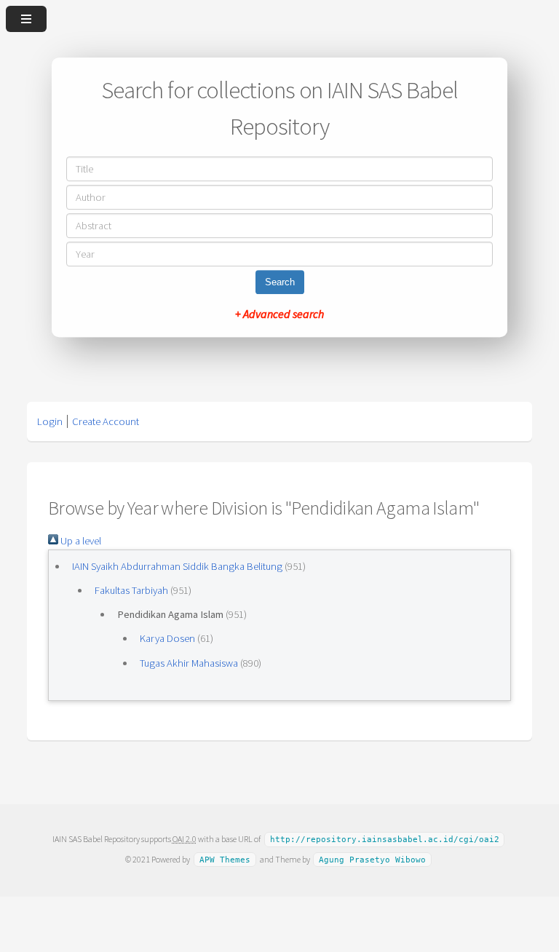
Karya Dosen (167, 638)
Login (50, 421)
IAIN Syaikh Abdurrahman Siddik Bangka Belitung (177, 566)
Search (280, 282)
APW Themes (224, 860)
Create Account (105, 421)
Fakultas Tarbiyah (131, 590)
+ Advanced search (279, 313)
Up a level (79, 540)
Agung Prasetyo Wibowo (372, 860)
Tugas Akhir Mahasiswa (189, 663)
